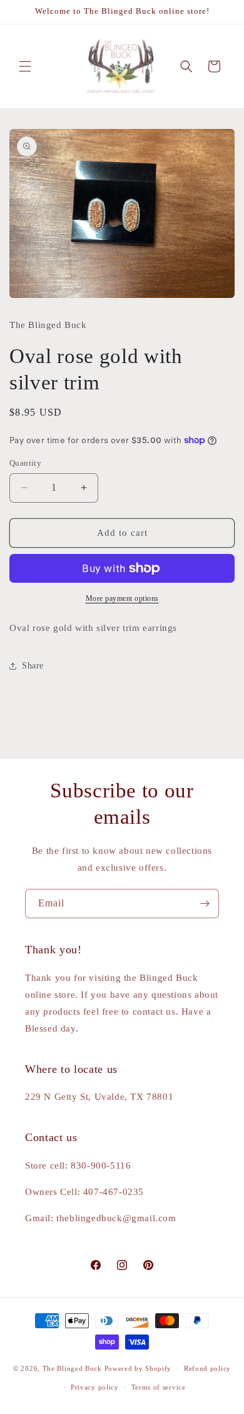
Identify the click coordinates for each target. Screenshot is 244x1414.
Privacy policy (95, 1387)
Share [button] (33, 665)
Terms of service (158, 1387)
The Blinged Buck (72, 1367)
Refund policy (207, 1368)
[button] (25, 66)
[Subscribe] (204, 903)
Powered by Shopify (138, 1367)
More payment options (122, 598)
